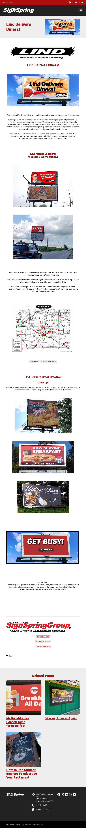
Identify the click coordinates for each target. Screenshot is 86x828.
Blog (10, 656)
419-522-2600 (8, 3)
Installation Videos (43, 641)
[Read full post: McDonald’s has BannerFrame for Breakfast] (23, 697)
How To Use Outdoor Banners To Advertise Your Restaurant (21, 773)
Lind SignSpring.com (43, 646)
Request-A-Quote (43, 637)
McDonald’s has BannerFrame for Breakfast (17, 722)
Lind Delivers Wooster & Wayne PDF (43, 361)
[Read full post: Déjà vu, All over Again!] (62, 697)
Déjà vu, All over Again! (61, 718)
